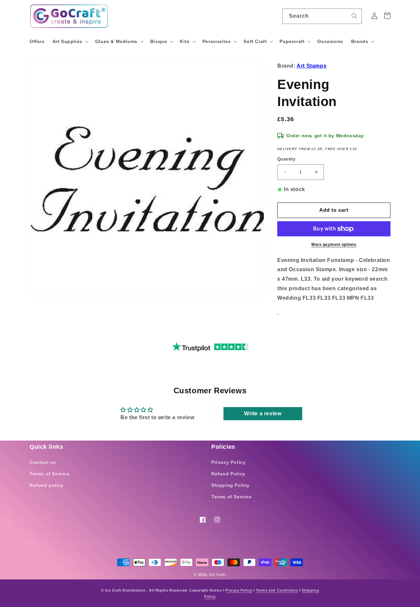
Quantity (286, 159)
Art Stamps (311, 66)
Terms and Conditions (277, 590)
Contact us (43, 462)
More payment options (333, 244)
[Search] (354, 16)
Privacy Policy (228, 462)
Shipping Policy (230, 485)
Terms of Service (50, 473)
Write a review (262, 413)
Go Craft (217, 574)
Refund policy (47, 485)
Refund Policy (228, 473)
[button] (70, 41)
